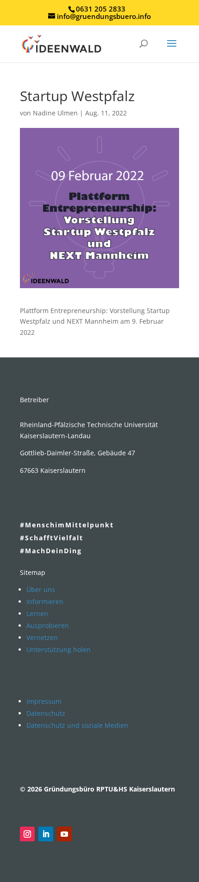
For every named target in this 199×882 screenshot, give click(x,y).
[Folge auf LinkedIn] (45, 834)
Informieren (44, 601)
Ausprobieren (47, 625)
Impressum (44, 701)
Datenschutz (45, 713)
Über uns (40, 589)
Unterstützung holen (58, 649)
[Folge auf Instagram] (27, 834)
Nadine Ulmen (55, 113)
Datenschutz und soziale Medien (77, 725)
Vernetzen (42, 637)
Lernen (37, 613)
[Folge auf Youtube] (64, 834)
